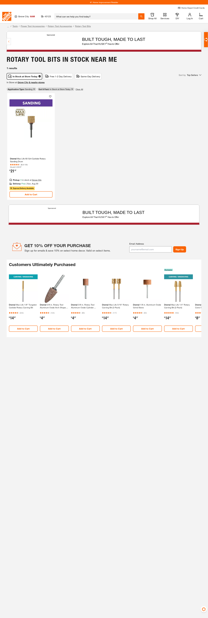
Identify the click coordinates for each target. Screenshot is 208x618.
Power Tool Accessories (33, 26)
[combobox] (96, 16)
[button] (190, 75)
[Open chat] (206, 39)
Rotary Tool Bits (83, 26)
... (8, 26)
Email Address (136, 243)
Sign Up (179, 249)
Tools (15, 26)
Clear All (79, 89)
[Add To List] (50, 96)
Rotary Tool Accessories (60, 26)
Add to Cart (31, 194)
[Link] (31, 146)
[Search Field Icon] (141, 16)
